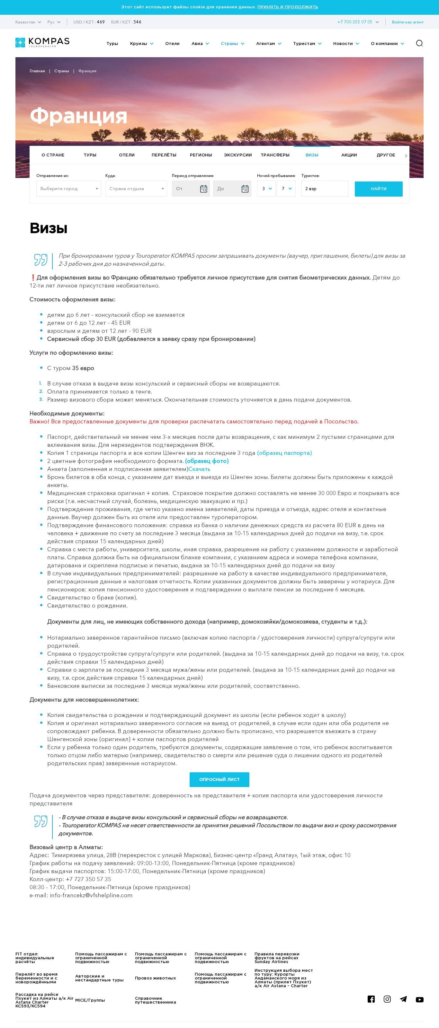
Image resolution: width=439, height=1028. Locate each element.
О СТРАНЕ (53, 155)
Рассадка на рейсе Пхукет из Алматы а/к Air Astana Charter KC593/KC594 (44, 1000)
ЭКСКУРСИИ (238, 155)
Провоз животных (155, 978)
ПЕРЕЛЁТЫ (164, 155)
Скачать (199, 469)
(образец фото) (206, 461)
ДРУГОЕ (386, 155)
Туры (112, 44)
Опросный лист (219, 780)
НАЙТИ (379, 189)
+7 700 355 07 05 (354, 21)
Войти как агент (408, 21)
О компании (385, 44)
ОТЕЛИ (127, 155)
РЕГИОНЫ (201, 155)
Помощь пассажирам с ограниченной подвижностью (101, 958)
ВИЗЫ (312, 155)
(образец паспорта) (284, 452)
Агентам (266, 44)
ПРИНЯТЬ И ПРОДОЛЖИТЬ (287, 7)
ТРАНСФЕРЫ (275, 155)
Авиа (198, 44)
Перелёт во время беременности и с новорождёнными (36, 978)
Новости (343, 44)
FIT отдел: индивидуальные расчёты (34, 958)
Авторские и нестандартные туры (99, 978)
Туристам (305, 44)
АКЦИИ (349, 155)
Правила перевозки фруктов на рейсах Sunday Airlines (277, 958)
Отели (172, 44)
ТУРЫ (90, 155)
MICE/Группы (90, 1000)
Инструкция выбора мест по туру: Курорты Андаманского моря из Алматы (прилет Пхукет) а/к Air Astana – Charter (284, 978)
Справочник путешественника (155, 1000)
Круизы (139, 44)
